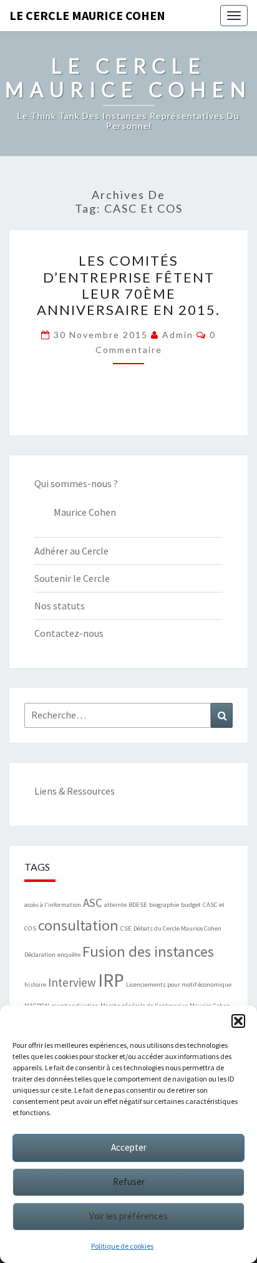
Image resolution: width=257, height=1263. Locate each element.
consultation (78, 925)
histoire (35, 984)
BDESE (137, 905)
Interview (72, 982)
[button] (238, 1021)
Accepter (129, 1147)
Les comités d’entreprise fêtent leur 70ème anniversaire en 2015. (128, 285)
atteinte (115, 905)
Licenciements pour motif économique (178, 984)
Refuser (129, 1182)
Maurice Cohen (85, 512)
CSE (126, 928)
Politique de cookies (122, 1246)
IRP (111, 980)
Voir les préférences (128, 1216)
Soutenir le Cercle (72, 578)
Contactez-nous (69, 633)
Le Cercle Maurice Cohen (87, 15)
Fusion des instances (148, 951)
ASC (92, 902)
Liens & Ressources (74, 791)
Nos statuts (59, 605)
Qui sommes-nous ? (76, 483)
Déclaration (40, 955)
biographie (164, 905)
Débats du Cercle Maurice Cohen (177, 928)
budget (191, 905)
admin (177, 334)
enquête (68, 955)
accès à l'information (52, 905)
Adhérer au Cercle (71, 550)
